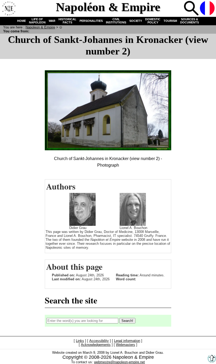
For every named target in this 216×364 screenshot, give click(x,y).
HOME (21, 20)
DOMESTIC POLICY (152, 21)
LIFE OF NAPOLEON (37, 21)
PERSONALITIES (91, 20)
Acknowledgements (96, 345)
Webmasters (125, 345)
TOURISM (170, 20)
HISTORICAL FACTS (67, 21)
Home (8, 8)
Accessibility (99, 341)
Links (80, 341)
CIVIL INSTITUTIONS (116, 21)
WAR (52, 20)
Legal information (127, 341)
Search (191, 8)
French (207, 8)
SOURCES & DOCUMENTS (189, 21)
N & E (40, 27)
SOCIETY (135, 20)
